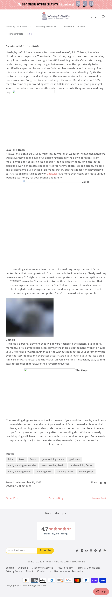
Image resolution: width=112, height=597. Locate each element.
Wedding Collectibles (36, 585)
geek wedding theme (53, 459)
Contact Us (44, 571)
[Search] (90, 16)
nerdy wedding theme (19, 471)
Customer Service (42, 568)
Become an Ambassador (68, 571)
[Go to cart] (103, 16)
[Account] (96, 16)
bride (11, 459)
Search (10, 568)
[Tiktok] (100, 550)
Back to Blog (56, 498)
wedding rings (86, 471)
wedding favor (44, 471)
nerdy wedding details (53, 465)
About (29, 571)
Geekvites (53, 174)
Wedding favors (65, 471)
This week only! (66, 4)
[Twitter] (77, 550)
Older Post (12, 498)
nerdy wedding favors (81, 465)
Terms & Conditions (88, 568)
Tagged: (10, 454)
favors (33, 459)
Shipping (23, 568)
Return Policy (65, 568)
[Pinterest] (95, 550)
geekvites (74, 459)
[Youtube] (86, 550)
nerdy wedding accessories (22, 465)
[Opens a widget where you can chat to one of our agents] (101, 592)
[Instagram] (91, 550)
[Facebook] (82, 550)
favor (21, 459)
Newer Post (99, 498)
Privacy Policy (14, 571)
